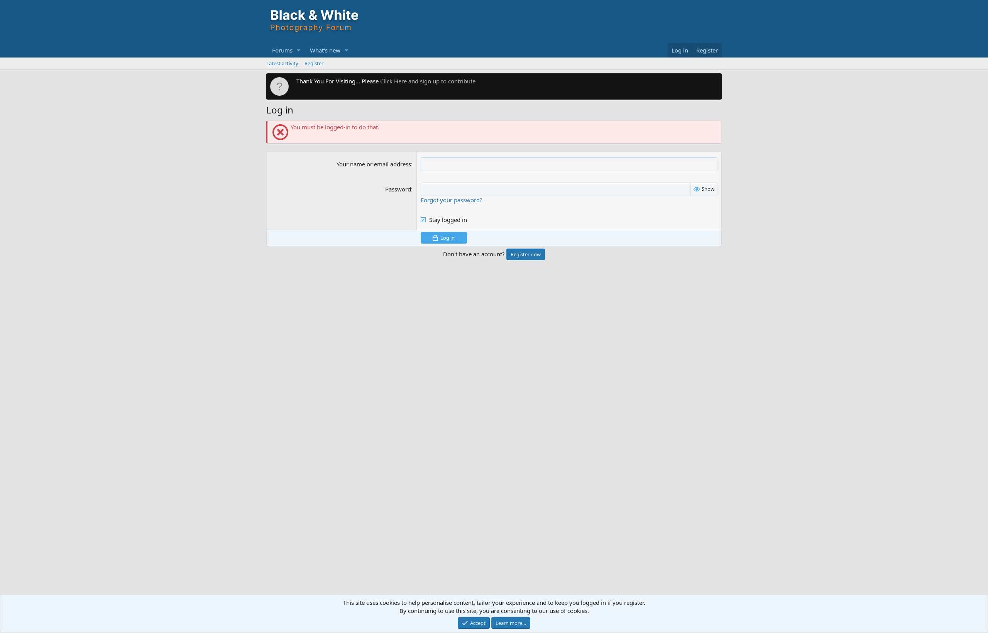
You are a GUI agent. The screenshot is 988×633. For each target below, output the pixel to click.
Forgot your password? (451, 200)
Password (398, 189)
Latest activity (282, 63)
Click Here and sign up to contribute (427, 81)
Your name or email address (374, 164)
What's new (325, 50)
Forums (282, 50)
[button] (298, 50)
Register (314, 63)
